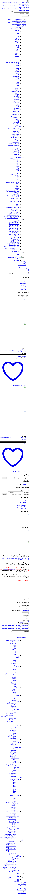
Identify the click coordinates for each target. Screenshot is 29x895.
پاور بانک (17, 54)
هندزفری (17, 83)
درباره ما (23, 500)
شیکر (17, 255)
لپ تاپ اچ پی (15, 114)
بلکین (18, 48)
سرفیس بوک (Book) (14, 201)
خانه (28, 273)
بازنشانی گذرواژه (24, 610)
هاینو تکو (17, 79)
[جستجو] (28, 15)
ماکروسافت (16, 109)
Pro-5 (18, 164)
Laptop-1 (17, 183)
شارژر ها (17, 39)
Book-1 (17, 202)
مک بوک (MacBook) (14, 221)
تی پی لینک (16, 31)
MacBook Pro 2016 (14, 225)
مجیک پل (17, 56)
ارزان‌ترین (23, 287)
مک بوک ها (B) (15, 251)
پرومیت (17, 53)
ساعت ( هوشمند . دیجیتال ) (12, 62)
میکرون (17, 93)
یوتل (18, 36)
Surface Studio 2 (15, 198)
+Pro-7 (17, 169)
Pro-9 (18, 171)
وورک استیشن (15, 142)
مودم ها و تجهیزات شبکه (12, 28)
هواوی (17, 33)
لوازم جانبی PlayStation (7, 716)
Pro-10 (17, 173)
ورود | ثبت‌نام (25, 16)
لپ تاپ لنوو (16, 117)
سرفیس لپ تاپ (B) (14, 245)
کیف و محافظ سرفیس (13, 215)
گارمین (17, 65)
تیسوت (17, 66)
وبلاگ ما (23, 262)
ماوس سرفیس (15, 210)
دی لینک (17, 30)
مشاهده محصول (21, 356)
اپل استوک (16, 151)
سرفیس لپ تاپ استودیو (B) (11, 246)
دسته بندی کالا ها (21, 25)
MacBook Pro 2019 (14, 229)
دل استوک (16, 132)
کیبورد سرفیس (15, 211)
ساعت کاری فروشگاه (20, 506)
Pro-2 (18, 160)
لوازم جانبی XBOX (8, 722)
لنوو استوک (16, 129)
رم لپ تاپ (16, 89)
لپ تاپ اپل (16, 112)
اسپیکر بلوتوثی (15, 76)
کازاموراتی (16, 260)
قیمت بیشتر (4, 490)
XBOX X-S (10, 721)
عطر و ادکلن (11, 257)
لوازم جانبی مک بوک (14, 234)
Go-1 (18, 176)
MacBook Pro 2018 (14, 228)
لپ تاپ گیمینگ (15, 137)
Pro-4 (18, 163)
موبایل (17, 105)
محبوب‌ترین (23, 283)
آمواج (18, 258)
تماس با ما (23, 502)
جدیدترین (23, 286)
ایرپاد (18, 85)
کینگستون (16, 96)
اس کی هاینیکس (15, 91)
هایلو (18, 74)
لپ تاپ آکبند (16, 111)
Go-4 (18, 180)
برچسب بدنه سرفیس (13, 213)
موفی (17, 42)
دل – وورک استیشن (14, 143)
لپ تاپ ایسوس (15, 115)
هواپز (18, 254)
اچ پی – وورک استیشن (13, 145)
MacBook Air (15, 232)
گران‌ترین (23, 289)
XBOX (11, 719)
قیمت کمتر (26, 490)
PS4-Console (9, 713)
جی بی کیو (16, 51)
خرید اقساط (22, 508)
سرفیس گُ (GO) (14, 174)
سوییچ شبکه (16, 37)
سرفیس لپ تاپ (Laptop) (12, 182)
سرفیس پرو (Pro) (14, 158)
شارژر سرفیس (15, 208)
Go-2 (18, 177)
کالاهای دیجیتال (19, 27)
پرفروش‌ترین (22, 284)
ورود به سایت (25, 611)
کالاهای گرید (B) (18, 235)
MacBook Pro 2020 (14, 231)
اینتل (18, 148)
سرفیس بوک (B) (14, 242)
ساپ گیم (16, 99)
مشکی (24, 484)
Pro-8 (18, 170)
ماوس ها (17, 119)
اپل (18, 106)
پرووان (17, 125)
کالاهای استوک (19, 126)
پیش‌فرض (23, 281)
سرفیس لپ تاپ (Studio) (12, 195)
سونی (17, 100)
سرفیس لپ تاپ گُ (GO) (12, 191)
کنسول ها (16, 97)
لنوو (18, 82)
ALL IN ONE (15, 149)
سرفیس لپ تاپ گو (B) (13, 243)
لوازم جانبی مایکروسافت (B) (11, 248)
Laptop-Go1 (16, 192)
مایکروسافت (15, 102)
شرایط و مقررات (21, 505)
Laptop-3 (17, 186)
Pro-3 (18, 161)
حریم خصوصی (22, 503)
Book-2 (17, 204)
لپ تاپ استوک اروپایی (13, 128)
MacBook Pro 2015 (14, 224)
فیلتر (12, 492)
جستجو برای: (25, 477)
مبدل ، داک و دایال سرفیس (12, 218)
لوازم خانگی (19, 252)
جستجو (4, 477)
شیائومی (17, 73)
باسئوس (17, 41)
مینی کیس (16, 146)
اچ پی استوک (16, 131)
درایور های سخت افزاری (22, 267)
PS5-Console (9, 715)
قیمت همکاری (22, 265)
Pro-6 (18, 166)
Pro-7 (18, 167)
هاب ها (17, 45)
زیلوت (17, 77)
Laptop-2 (17, 185)
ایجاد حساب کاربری (24, 623)
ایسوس (17, 139)
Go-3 (18, 179)
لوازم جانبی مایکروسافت (12, 207)
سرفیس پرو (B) (15, 238)
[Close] (28, 598)
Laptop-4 (17, 188)
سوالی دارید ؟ (22, 263)
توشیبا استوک (15, 134)
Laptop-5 (17, 189)
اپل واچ (17, 63)
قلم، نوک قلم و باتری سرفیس (11, 216)
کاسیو (17, 69)
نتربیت (17, 34)
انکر (18, 47)
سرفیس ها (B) (15, 237)
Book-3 (17, 205)
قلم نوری (16, 122)
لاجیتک (17, 120)
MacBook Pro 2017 (14, 227)
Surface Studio (15, 197)
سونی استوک (15, 135)
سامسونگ (16, 71)
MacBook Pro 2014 (14, 222)
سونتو (17, 68)
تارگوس (17, 50)
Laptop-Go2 (16, 194)
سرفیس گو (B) (15, 240)
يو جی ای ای (16, 123)
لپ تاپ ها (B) (15, 249)
